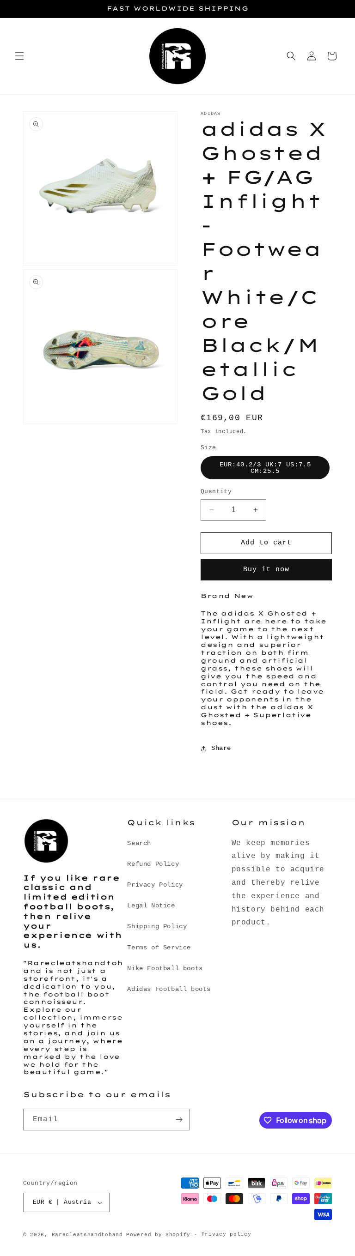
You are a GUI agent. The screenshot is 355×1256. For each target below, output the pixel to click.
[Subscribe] (179, 1119)
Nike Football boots (164, 968)
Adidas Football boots (169, 989)
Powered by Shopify (158, 1235)
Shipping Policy (157, 926)
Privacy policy (226, 1234)
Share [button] (221, 748)
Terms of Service (159, 947)
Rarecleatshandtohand (87, 1235)
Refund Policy (153, 864)
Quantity (216, 491)
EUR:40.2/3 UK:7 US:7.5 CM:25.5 (265, 468)
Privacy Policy (155, 884)
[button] (19, 56)
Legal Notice (151, 905)
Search (139, 843)
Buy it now (266, 570)
